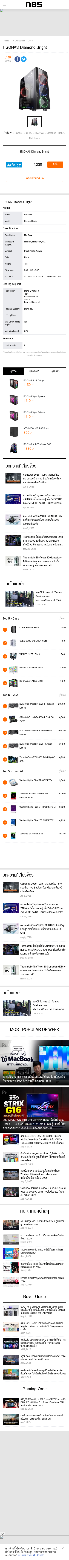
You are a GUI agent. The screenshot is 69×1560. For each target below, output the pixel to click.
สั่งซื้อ (55, 164)
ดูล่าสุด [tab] (13, 371)
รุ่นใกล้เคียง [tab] (34, 371)
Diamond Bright (55, 133)
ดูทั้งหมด (62, 618)
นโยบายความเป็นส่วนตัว (31, 1555)
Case (19, 133)
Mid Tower (34, 138)
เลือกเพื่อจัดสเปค (34, 178)
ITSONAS (39, 133)
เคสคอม (28, 133)
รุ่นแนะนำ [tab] (55, 371)
